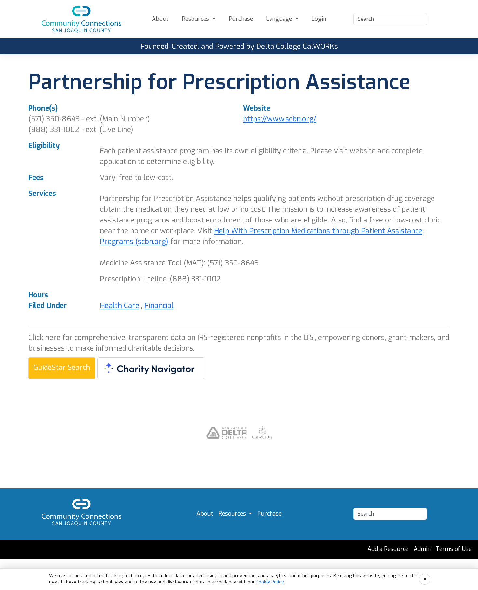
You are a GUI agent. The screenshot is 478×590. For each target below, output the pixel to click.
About (160, 19)
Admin (422, 549)
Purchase (241, 19)
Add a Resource (387, 549)
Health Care (119, 305)
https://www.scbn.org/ (279, 119)
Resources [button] (196, 19)
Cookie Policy (270, 582)
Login (319, 19)
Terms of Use (453, 549)
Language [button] (280, 19)
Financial (159, 305)
